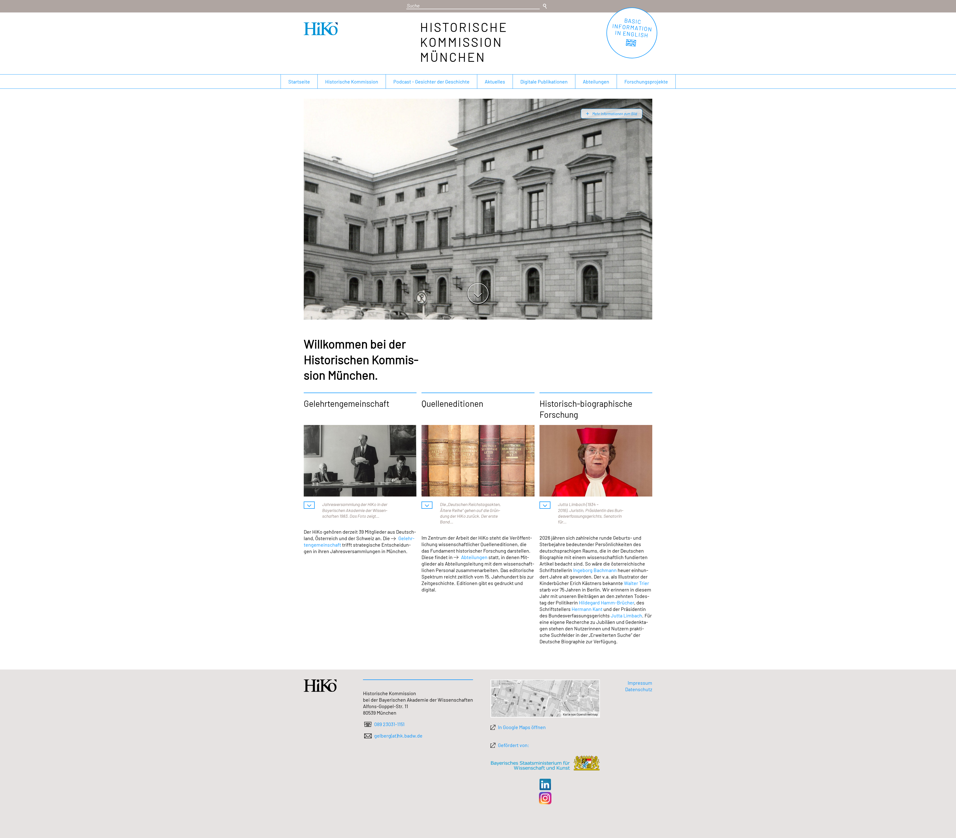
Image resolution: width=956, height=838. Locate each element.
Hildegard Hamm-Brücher (606, 602)
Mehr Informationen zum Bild (614, 113)
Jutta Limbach (626, 615)
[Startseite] (321, 33)
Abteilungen (474, 557)
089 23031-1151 (389, 724)
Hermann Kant (587, 609)
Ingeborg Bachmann (595, 570)
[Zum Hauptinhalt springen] (478, 293)
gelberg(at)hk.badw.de (398, 736)
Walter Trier (636, 583)
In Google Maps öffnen (522, 727)
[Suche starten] (545, 6)
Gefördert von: (513, 745)
